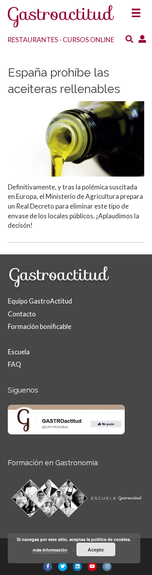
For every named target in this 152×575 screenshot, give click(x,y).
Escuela (19, 352)
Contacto (22, 314)
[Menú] (136, 10)
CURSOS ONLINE (88, 40)
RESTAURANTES (32, 40)
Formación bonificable (39, 326)
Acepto (96, 549)
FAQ (14, 364)
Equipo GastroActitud (40, 301)
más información (50, 550)
